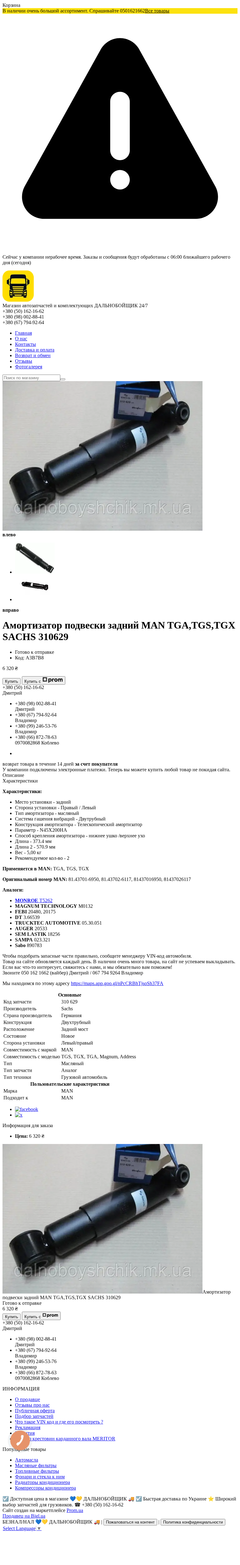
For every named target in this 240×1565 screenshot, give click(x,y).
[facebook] (26, 1109)
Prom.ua (75, 1510)
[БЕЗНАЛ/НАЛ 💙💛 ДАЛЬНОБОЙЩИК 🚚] (18, 300)
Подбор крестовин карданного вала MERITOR (65, 1438)
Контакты (25, 344)
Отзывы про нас (32, 1405)
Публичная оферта (35, 1410)
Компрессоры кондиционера (45, 1488)
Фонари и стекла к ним (40, 1476)
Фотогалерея (28, 366)
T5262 (33, 900)
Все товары (157, 10)
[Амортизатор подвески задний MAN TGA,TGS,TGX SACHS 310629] (102, 1292)
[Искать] (62, 379)
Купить (11, 681)
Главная (23, 333)
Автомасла (26, 1459)
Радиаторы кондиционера (42, 1482)
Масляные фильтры (36, 1465)
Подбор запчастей (34, 1416)
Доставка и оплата (34, 349)
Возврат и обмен (33, 355)
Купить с (32, 681)
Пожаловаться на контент (130, 1522)
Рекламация (27, 1427)
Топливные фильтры (37, 1471)
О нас (21, 338)
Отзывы (23, 361)
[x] (18, 1115)
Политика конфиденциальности (193, 1522)
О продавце (27, 1399)
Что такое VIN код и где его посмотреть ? (59, 1421)
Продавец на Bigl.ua (23, 1516)
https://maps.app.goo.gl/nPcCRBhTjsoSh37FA (117, 983)
